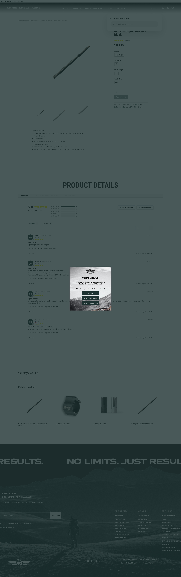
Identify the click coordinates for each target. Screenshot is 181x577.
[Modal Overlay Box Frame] (90, 289)
